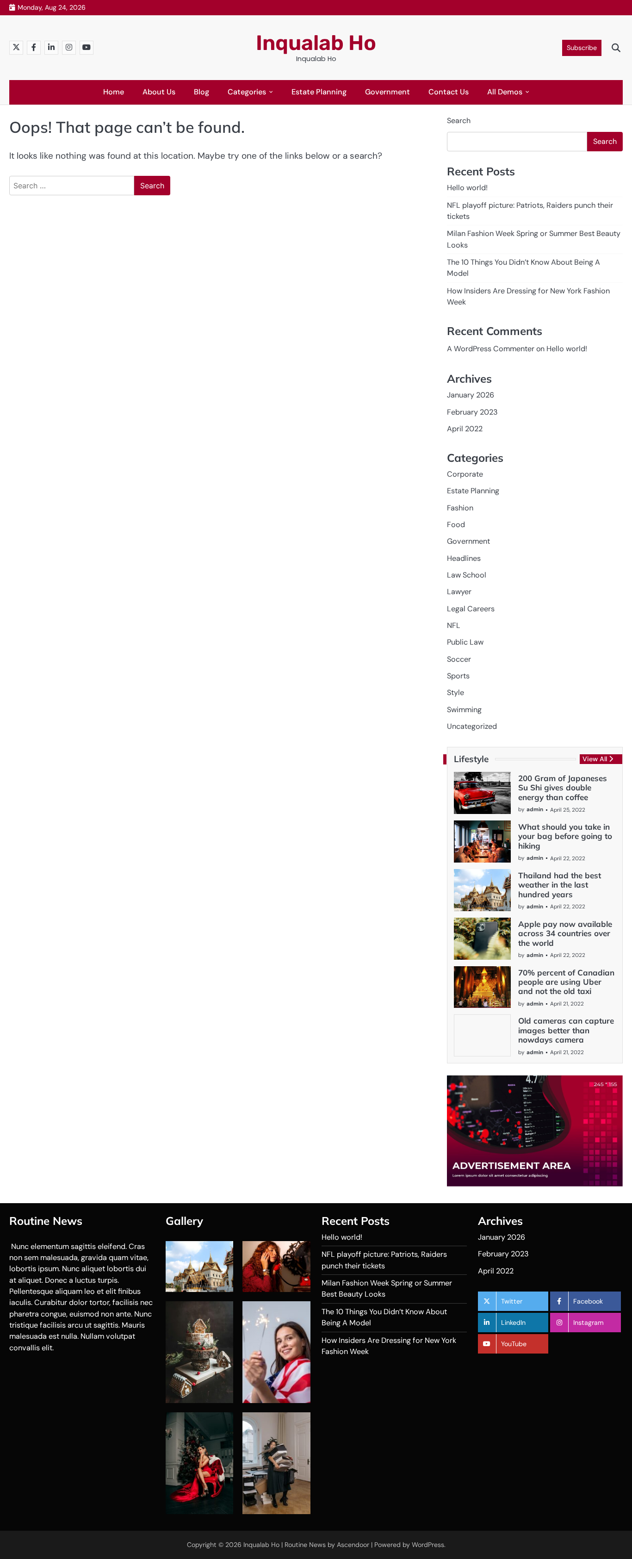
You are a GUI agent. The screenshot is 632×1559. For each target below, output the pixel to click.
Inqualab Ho (316, 43)
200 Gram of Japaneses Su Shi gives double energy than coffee (562, 787)
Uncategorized (472, 726)
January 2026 (470, 395)
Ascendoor (353, 1544)
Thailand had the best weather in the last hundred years (559, 884)
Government (387, 92)
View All (594, 759)
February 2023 (472, 412)
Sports (458, 676)
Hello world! (467, 188)
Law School (466, 575)
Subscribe (582, 47)
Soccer (459, 659)
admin (535, 809)
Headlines (464, 558)
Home (113, 92)
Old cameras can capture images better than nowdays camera (566, 1030)
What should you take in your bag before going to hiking (565, 836)
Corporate (465, 474)
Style (455, 692)
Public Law (465, 642)
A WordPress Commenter (490, 349)
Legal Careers (471, 609)
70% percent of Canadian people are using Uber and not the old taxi (566, 982)
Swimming (464, 709)
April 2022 (465, 429)
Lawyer (459, 591)
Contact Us (448, 92)
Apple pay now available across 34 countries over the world (565, 933)
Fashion (460, 508)
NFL (453, 625)
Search (459, 120)
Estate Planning (319, 92)
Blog (201, 92)
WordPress (428, 1544)
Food (456, 524)
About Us (159, 92)
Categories (247, 92)
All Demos (504, 92)
